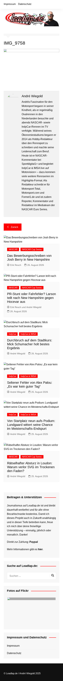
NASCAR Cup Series (32, 249)
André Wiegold (17, 353)
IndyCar (12, 334)
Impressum (10, 4)
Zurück (14, 227)
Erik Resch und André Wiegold (25, 307)
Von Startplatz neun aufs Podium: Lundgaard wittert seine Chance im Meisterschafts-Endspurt (31, 424)
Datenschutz (25, 4)
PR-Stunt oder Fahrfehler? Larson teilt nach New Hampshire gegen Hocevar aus (31, 297)
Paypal (33, 542)
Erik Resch (15, 265)
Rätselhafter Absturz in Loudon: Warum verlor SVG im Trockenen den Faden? (31, 467)
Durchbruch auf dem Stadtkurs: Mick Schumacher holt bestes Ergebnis (29, 344)
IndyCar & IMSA (28, 334)
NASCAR (13, 249)
